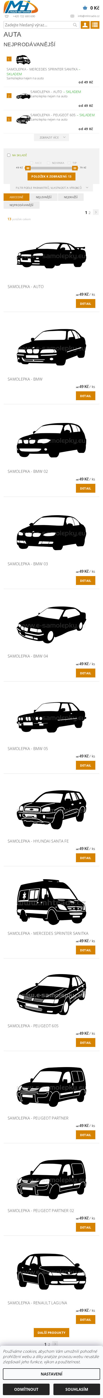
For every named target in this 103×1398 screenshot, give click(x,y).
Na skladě (19, 155)
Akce (38, 163)
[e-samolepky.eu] (21, 6)
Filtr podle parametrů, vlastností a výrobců (49, 188)
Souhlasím (76, 1389)
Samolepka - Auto (55, 91)
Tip (75, 163)
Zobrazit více (49, 137)
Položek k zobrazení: (51, 176)
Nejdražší (71, 197)
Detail (85, 303)
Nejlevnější (44, 197)
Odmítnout (26, 1389)
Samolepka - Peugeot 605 (62, 115)
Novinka (58, 163)
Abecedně (16, 197)
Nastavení (51, 1374)
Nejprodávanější (22, 205)
